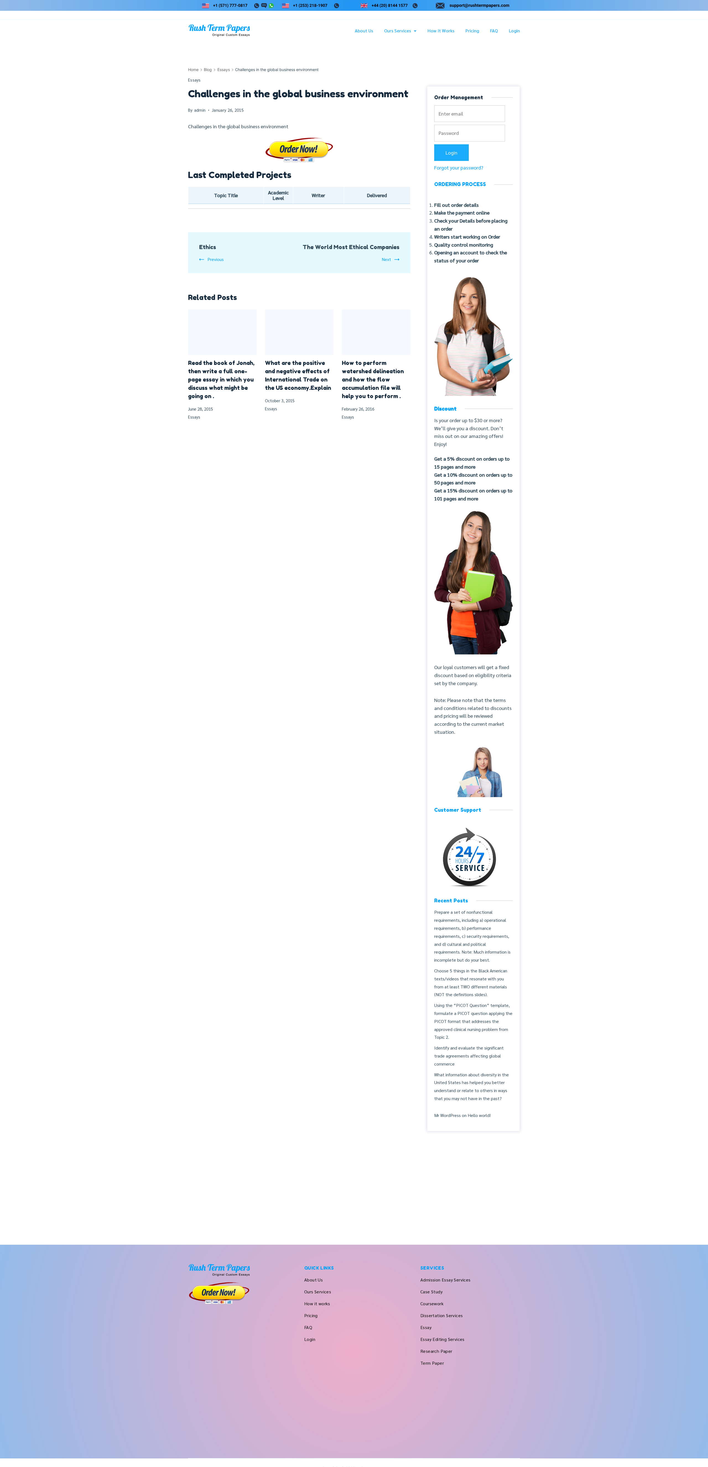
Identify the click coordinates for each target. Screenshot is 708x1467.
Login (514, 30)
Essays (194, 79)
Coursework (432, 1303)
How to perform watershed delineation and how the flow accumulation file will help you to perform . (373, 380)
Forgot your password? (458, 167)
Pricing (472, 30)
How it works (441, 30)
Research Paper (436, 1351)
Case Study (431, 1291)
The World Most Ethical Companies (351, 247)
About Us (364, 30)
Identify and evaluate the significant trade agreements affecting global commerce (469, 1056)
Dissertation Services (441, 1315)
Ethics (207, 247)
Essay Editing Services (442, 1339)
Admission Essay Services (445, 1280)
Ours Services (397, 30)
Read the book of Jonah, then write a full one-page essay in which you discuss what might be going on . (221, 380)
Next (386, 259)
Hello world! (479, 1115)
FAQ (494, 30)
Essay (425, 1327)
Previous (215, 259)
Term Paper (432, 1363)
